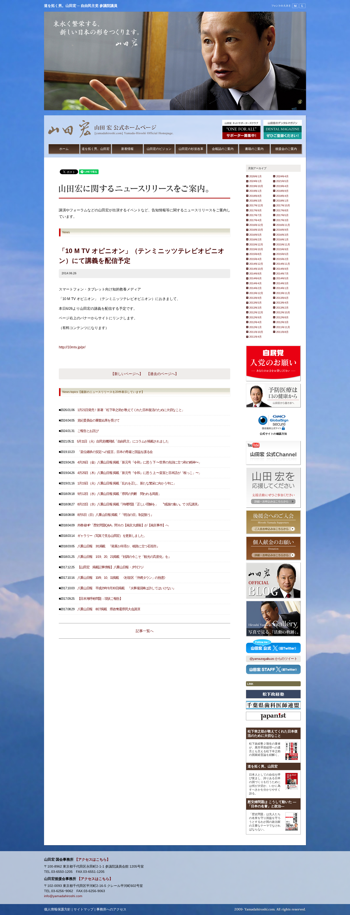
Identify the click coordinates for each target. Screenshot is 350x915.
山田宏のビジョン (159, 149)
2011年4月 (255, 336)
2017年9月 (255, 210)
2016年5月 (255, 234)
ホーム (64, 149)
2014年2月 (255, 288)
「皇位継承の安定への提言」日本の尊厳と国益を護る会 (115, 452)
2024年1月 (255, 181)
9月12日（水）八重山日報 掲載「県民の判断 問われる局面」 (119, 494)
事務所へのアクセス (111, 909)
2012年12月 (256, 312)
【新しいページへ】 (127, 374)
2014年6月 (255, 278)
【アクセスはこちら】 (92, 859)
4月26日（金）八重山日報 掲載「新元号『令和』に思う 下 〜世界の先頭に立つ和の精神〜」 (139, 462)
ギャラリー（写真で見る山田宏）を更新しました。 (112, 536)
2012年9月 (255, 317)
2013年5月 (255, 302)
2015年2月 (282, 259)
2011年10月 (256, 331)
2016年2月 (255, 239)
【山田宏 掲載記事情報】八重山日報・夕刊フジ (110, 567)
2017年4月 (255, 220)
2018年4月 (282, 195)
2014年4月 (255, 283)
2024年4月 (282, 176)
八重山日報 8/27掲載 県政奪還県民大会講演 (108, 609)
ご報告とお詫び (88, 431)
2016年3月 (282, 234)
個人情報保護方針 (57, 909)
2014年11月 (283, 263)
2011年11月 (283, 327)
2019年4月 (282, 186)
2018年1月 (282, 200)
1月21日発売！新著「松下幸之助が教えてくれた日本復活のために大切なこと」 (131, 410)
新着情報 (127, 149)
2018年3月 (255, 200)
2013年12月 (256, 293)
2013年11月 (283, 293)
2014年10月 (256, 268)
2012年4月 (255, 322)
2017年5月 (282, 215)
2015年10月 (256, 249)
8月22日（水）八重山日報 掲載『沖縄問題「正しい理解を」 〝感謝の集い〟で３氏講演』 (138, 504)
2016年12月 (256, 225)
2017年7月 (255, 215)
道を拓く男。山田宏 (96, 149)
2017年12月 (256, 205)
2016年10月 (256, 229)
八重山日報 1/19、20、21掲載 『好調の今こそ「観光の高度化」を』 (124, 557)
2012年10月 (283, 312)
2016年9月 (282, 229)
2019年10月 (256, 186)
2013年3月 (255, 307)
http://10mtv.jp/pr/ (72, 347)
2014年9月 (282, 268)
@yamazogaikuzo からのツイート (273, 659)
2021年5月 (282, 181)
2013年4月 (282, 302)
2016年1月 (282, 239)
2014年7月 (282, 273)
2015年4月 (255, 259)
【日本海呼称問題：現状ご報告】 (100, 598)
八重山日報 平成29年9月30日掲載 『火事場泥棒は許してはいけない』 (126, 588)
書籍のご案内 (254, 149)
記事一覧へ (145, 631)
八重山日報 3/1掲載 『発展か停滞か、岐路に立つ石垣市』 (118, 546)
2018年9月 (282, 190)
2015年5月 (282, 254)
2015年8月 (255, 254)
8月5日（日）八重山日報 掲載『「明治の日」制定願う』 (115, 515)
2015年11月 (283, 244)
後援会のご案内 (286, 149)
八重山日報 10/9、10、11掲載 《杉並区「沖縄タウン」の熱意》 (122, 578)
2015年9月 (282, 249)
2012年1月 (255, 327)
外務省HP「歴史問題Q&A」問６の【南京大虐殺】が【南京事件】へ (123, 525)
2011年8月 (282, 331)
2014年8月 (255, 273)
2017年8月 (282, 210)
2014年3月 (282, 283)
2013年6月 (282, 297)
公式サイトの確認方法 (273, 433)
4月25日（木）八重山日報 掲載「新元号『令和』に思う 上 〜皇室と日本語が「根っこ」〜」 (139, 473)
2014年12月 (256, 263)
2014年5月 (282, 278)
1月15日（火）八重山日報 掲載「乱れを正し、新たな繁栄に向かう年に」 (126, 483)
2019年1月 (255, 190)
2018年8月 (255, 195)
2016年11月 (283, 225)
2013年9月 (255, 297)
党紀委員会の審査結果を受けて (98, 420)
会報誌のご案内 (223, 149)
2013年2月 (282, 307)
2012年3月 (282, 322)
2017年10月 (283, 205)
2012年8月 (282, 317)
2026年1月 (255, 176)
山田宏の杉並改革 (191, 149)
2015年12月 (256, 244)
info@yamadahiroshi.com (63, 896)
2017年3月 (282, 220)
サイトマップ (84, 909)
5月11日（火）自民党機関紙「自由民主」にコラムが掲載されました (123, 441)
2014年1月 (282, 288)
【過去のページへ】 (162, 374)
